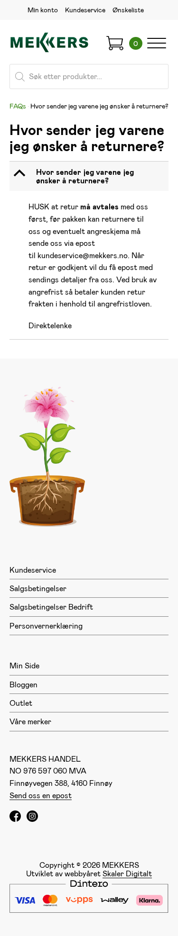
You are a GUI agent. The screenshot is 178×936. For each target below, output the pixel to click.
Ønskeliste (128, 10)
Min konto (43, 10)
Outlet (20, 702)
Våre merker (30, 721)
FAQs (17, 106)
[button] (90, 176)
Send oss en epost (40, 795)
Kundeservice (85, 10)
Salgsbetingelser (37, 588)
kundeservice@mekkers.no (82, 255)
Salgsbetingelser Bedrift (51, 606)
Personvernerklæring (46, 625)
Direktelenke (50, 325)
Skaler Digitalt (127, 873)
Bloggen (23, 684)
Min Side (24, 665)
